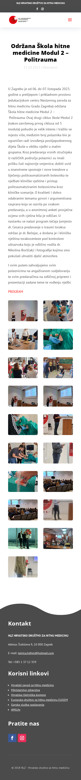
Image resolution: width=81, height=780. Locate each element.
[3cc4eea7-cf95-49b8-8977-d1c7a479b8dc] (23, 311)
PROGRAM (15, 291)
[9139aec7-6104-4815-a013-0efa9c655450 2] (58, 482)
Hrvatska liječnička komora (28, 695)
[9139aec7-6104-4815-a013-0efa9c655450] (23, 510)
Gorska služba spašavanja (27, 705)
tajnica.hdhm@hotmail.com (36, 653)
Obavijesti (50, 67)
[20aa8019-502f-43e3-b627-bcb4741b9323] (58, 368)
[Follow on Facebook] (12, 738)
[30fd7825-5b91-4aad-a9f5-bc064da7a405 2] (23, 397)
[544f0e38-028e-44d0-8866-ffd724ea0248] (23, 482)
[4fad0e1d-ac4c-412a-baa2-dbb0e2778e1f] (58, 340)
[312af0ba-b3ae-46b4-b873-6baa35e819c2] (58, 454)
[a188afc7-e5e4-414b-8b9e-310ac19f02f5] (58, 510)
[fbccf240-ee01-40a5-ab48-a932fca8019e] (23, 567)
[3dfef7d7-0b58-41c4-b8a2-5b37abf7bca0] (58, 311)
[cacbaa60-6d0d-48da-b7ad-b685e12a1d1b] (23, 539)
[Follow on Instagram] (22, 738)
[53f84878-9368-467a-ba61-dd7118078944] (23, 425)
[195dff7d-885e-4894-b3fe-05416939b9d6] (23, 454)
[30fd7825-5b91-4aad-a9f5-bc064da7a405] (58, 397)
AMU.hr (15, 709)
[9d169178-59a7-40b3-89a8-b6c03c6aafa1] (23, 368)
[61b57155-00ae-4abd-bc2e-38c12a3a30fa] (58, 425)
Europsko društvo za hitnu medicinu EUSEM (39, 700)
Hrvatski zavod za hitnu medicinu (32, 685)
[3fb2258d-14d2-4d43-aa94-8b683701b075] (23, 340)
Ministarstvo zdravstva (25, 690)
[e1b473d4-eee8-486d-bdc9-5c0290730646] (58, 539)
